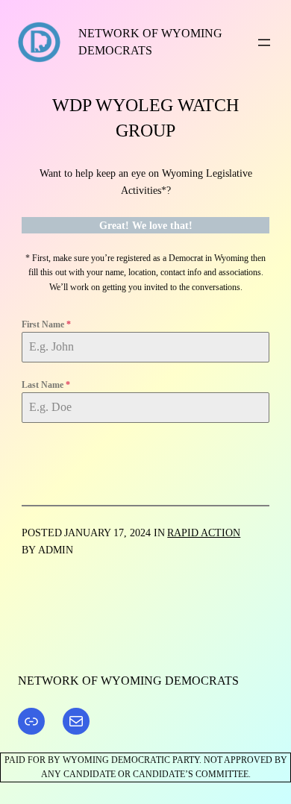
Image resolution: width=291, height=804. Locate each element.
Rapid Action (203, 532)
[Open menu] (264, 42)
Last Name (46, 385)
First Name (46, 324)
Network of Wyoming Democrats (128, 680)
